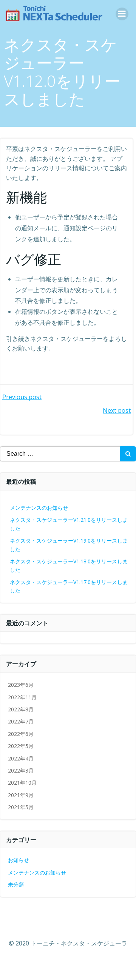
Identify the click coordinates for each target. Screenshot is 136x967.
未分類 (16, 884)
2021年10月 (22, 782)
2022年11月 (22, 697)
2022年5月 (21, 746)
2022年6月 (21, 733)
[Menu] (122, 14)
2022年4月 (21, 758)
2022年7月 (21, 721)
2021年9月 (21, 795)
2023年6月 (21, 684)
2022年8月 (21, 709)
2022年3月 (21, 770)
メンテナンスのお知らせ (39, 507)
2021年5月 (21, 807)
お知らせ (18, 860)
